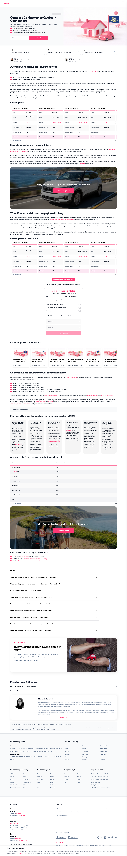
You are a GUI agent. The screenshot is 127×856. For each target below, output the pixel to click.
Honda (39, 787)
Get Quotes (38, 38)
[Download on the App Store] (61, 837)
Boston (67, 751)
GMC (38, 785)
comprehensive (40, 402)
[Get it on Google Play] (73, 837)
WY (52, 751)
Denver (67, 759)
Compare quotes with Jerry (63, 279)
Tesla (51, 785)
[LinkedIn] (105, 837)
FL (24, 748)
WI (47, 751)
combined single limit (50, 395)
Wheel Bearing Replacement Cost (100, 787)
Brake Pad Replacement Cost (99, 774)
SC (31, 751)
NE (61, 748)
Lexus (52, 776)
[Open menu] (123, 3)
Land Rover (53, 774)
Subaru (79, 776)
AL (11, 748)
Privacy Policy (75, 812)
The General (26, 782)
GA (27, 748)
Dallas (66, 757)
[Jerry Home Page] (5, 3)
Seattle (102, 757)
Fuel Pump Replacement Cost (99, 779)
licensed (77, 845)
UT (39, 751)
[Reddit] (116, 837)
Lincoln (52, 779)
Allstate (12, 774)
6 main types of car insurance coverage (35, 559)
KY (36, 748)
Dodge (66, 779)
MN (48, 748)
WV (49, 751)
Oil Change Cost (95, 782)
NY (19, 751)
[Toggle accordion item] (114, 410)
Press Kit (58, 812)
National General (56, 122)
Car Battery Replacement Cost (99, 776)
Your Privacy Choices (62, 815)
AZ (15, 748)
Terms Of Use (106, 809)
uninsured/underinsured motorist (20, 404)
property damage (92, 395)
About (73, 809)
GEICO (28, 122)
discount (82, 164)
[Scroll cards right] (114, 122)
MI (46, 748)
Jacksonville (85, 751)
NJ (13, 751)
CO (19, 748)
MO (51, 748)
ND (59, 748)
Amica (12, 776)
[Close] (124, 848)
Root (24, 776)
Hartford (14, 472)
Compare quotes (63, 191)
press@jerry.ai (22, 840)
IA (28, 748)
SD (33, 751)
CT (21, 748)
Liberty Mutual (14, 785)
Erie (11, 779)
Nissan (52, 782)
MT (55, 748)
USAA (24, 785)
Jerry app (23, 815)
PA (28, 751)
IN (33, 748)
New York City (104, 746)
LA (38, 748)
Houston (84, 748)
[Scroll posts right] (114, 357)
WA (45, 751)
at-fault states (24, 557)
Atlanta (67, 746)
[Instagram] (98, 837)
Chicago (67, 754)
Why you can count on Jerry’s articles (23, 686)
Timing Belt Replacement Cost (99, 785)
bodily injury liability (106, 395)
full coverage (94, 71)
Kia (65, 782)
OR (26, 751)
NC (57, 748)
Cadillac (39, 776)
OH (21, 751)
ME (44, 748)
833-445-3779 (20, 813)
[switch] (79, 304)
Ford (38, 782)
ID (30, 748)
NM (15, 751)
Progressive (26, 774)
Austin (66, 748)
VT (43, 751)
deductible (18, 444)
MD (42, 748)
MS (53, 748)
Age (47, 296)
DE (23, 748)
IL (31, 748)
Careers (89, 812)
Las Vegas (85, 754)
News (88, 809)
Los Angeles (85, 757)
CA (17, 748)
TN (35, 751)
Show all (102, 759)
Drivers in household (70, 296)
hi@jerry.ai (18, 838)
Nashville (84, 759)
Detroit (84, 746)
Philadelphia (103, 748)
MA (40, 748)
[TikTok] (112, 837)
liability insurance (72, 377)
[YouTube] (109, 837)
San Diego (103, 754)
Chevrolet (40, 779)
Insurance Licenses (108, 812)
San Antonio (103, 751)
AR (13, 748)
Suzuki (79, 779)
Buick (38, 774)
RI (29, 751)
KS (34, 748)
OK (24, 751)
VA (41, 751)
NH (11, 751)
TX (37, 751)
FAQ (57, 809)
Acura (66, 774)
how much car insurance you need (29, 561)
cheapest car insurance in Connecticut (62, 219)
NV (17, 751)
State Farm (26, 779)
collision (50, 402)
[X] (102, 837)
